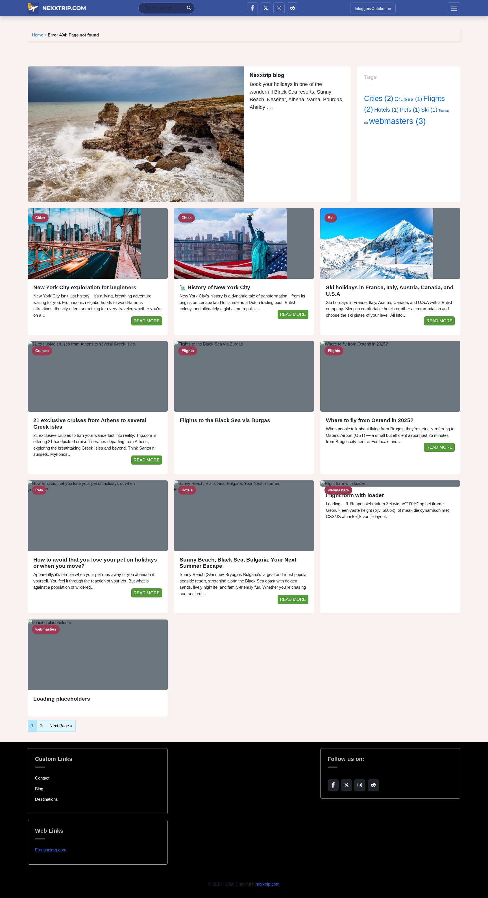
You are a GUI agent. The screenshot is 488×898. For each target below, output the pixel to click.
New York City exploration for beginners (84, 287)
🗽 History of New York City (215, 287)
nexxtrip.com (268, 884)
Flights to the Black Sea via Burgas (225, 420)
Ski (429, 110)
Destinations (46, 799)
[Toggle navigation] (454, 8)
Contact (42, 778)
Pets (410, 110)
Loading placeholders (61, 699)
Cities (378, 98)
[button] (252, 8)
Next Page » (60, 725)
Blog (39, 788)
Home (37, 35)
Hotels (386, 110)
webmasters (397, 121)
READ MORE (147, 320)
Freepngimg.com (50, 849)
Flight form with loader (355, 495)
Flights (188, 351)
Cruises (408, 99)
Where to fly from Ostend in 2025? (370, 420)
